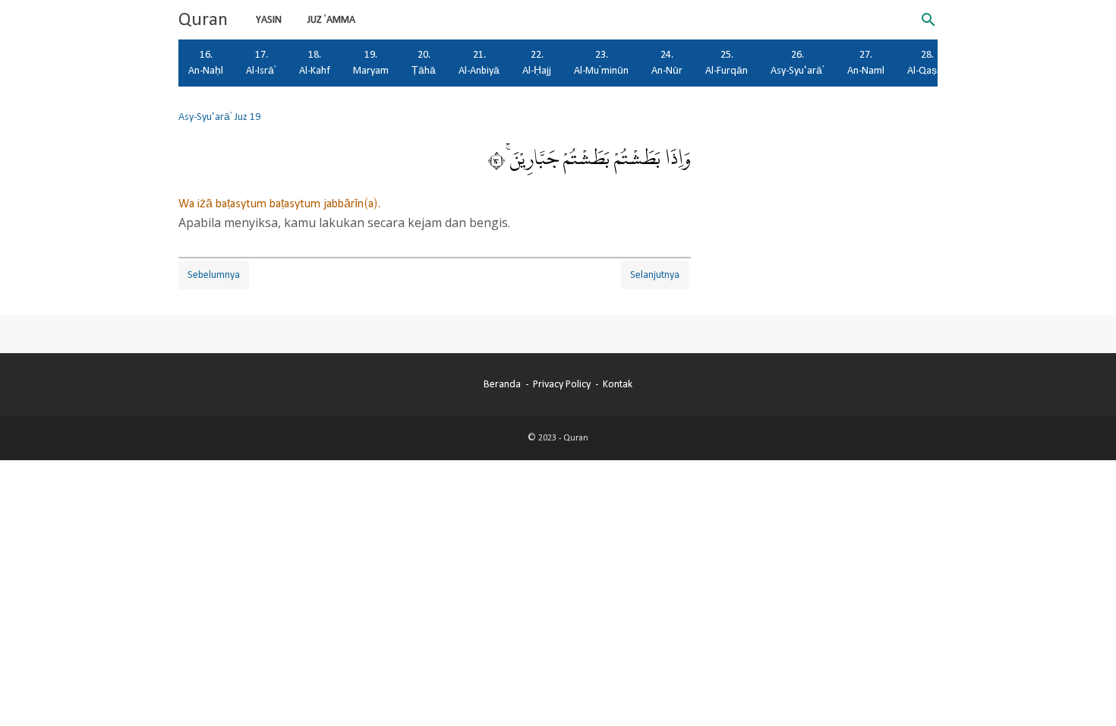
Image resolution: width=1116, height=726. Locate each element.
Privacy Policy (562, 384)
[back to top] (1085, 690)
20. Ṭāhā (423, 63)
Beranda (502, 384)
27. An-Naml (865, 63)
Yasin (269, 20)
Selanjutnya (654, 275)
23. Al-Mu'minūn (601, 63)
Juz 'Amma (331, 20)
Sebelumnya (214, 275)
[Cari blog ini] (928, 20)
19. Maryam (371, 63)
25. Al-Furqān (726, 63)
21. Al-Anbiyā (479, 63)
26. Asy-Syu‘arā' (797, 63)
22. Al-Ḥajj (536, 63)
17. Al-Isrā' (261, 63)
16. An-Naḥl (205, 63)
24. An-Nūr (667, 63)
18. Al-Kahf (314, 63)
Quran (203, 20)
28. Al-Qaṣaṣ (927, 63)
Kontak (617, 384)
